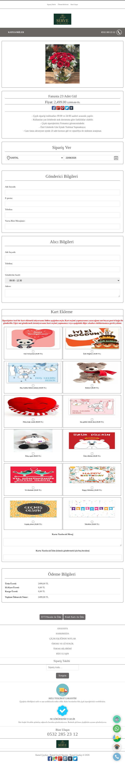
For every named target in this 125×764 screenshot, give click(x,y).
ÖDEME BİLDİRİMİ (62, 648)
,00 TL (27, 583)
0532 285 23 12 (108, 32)
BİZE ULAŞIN (62, 653)
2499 (40, 583)
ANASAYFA (62, 628)
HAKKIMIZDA (62, 633)
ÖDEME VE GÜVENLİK (62, 643)
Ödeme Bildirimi (63, 4)
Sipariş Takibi (51, 4)
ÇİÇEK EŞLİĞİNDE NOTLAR (62, 638)
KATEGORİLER (16, 32)
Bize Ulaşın (74, 4)
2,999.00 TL (73, 102)
